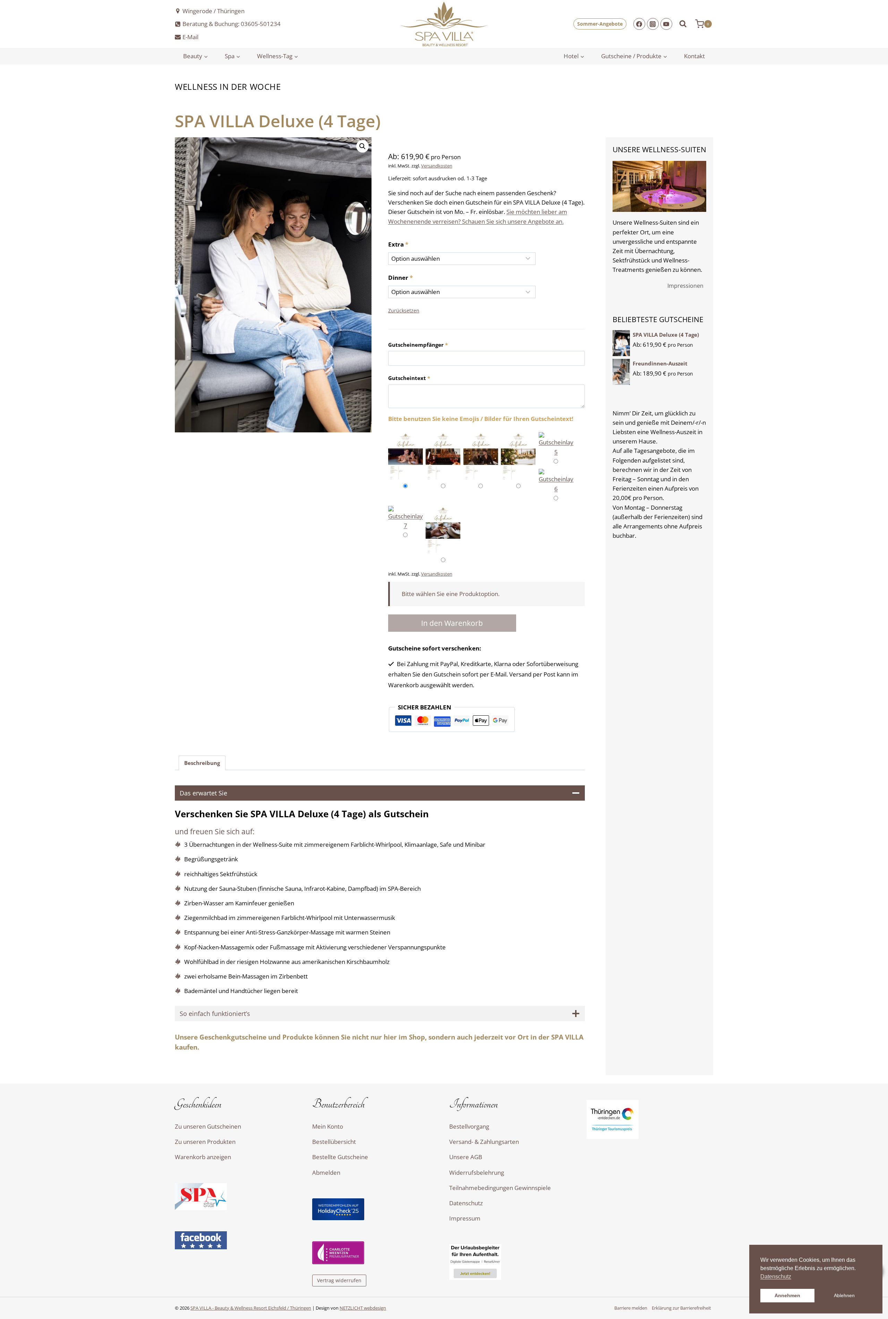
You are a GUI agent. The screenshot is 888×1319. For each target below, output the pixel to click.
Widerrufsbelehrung (476, 1172)
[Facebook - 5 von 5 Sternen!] (238, 1240)
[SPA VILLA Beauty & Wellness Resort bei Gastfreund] (512, 1262)
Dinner (400, 278)
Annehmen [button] (787, 1295)
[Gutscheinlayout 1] (405, 456)
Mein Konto (327, 1126)
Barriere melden (630, 1308)
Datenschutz (466, 1203)
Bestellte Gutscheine (340, 1157)
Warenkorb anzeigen (203, 1157)
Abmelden (326, 1172)
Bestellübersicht (334, 1142)
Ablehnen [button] (844, 1295)
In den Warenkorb (452, 623)
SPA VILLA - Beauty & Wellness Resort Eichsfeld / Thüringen (250, 1308)
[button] (362, 146)
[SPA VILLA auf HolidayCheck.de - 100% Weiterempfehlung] (375, 1209)
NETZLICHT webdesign (363, 1308)
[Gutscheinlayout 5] (556, 444)
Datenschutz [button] (775, 1276)
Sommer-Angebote (600, 23)
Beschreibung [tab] (202, 762)
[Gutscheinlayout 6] (556, 481)
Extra (398, 244)
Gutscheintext (409, 377)
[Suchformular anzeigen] (684, 24)
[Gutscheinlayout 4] (518, 456)
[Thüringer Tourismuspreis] (650, 1119)
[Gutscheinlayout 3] (480, 456)
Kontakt (694, 56)
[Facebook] (639, 24)
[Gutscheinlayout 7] (405, 518)
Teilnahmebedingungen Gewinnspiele (500, 1188)
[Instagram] (653, 24)
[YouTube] (666, 24)
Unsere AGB (465, 1157)
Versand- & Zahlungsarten (484, 1142)
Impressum (464, 1218)
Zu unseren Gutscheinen (208, 1126)
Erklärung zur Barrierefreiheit (681, 1308)
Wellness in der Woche (228, 86)
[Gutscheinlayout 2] (443, 456)
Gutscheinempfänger (418, 344)
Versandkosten (436, 166)
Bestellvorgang (469, 1126)
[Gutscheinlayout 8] (443, 530)
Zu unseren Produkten (205, 1142)
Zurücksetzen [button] (403, 310)
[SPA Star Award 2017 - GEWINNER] (238, 1196)
